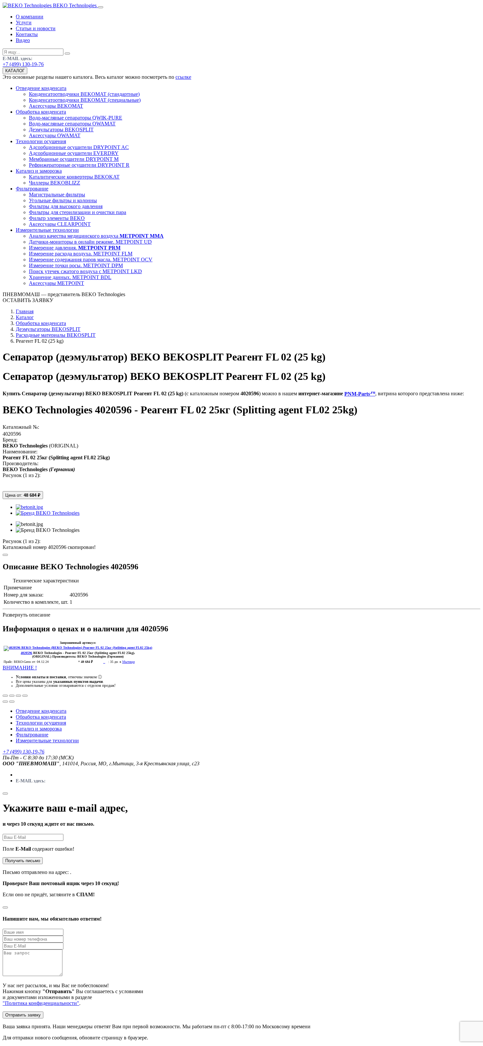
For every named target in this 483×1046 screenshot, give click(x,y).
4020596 (12, 434)
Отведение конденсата (41, 711)
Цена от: (22, 495)
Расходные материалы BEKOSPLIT (56, 335)
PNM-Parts (359, 394)
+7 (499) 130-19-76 (23, 64)
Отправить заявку (23, 1015)
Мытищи (128, 662)
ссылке (183, 77)
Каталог (25, 317)
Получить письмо (22, 860)
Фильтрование (32, 734)
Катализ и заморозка (39, 728)
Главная (25, 311)
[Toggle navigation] (100, 7)
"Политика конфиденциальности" (41, 1003)
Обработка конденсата (41, 323)
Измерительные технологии (47, 740)
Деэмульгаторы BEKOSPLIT (48, 329)
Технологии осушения (41, 723)
